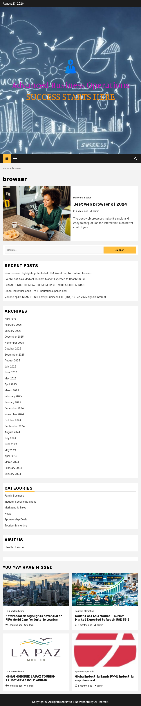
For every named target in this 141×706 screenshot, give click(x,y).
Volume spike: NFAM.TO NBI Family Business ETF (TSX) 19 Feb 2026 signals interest (55, 297)
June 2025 (11, 372)
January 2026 (13, 330)
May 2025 (10, 378)
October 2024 (13, 420)
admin (96, 211)
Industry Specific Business (20, 501)
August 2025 (12, 360)
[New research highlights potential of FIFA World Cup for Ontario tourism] (36, 589)
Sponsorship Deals (16, 519)
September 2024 (14, 426)
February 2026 (13, 324)
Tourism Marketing (16, 525)
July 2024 (10, 438)
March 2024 (12, 462)
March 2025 (12, 390)
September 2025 (14, 354)
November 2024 (14, 414)
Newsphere (82, 702)
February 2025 (13, 396)
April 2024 (11, 456)
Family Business (14, 495)
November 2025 (14, 342)
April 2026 (11, 319)
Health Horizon (14, 547)
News (8, 513)
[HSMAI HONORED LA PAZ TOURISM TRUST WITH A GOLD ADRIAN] (36, 650)
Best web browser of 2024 (100, 204)
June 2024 (11, 444)
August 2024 (12, 432)
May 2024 (10, 450)
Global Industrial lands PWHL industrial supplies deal (36, 291)
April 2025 (11, 384)
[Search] (135, 158)
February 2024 (13, 468)
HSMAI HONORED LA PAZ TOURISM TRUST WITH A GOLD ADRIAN (44, 285)
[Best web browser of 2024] (36, 213)
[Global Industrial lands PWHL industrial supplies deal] (105, 650)
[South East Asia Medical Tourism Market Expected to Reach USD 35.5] (105, 589)
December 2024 (14, 408)
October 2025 (13, 348)
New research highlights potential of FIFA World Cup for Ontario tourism (48, 273)
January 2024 (13, 474)
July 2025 (10, 366)
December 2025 (14, 336)
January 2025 (13, 402)
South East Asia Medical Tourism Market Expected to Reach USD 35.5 (46, 279)
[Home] (7, 158)
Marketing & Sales (82, 197)
